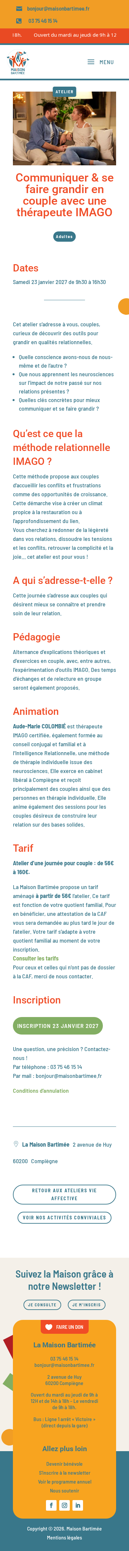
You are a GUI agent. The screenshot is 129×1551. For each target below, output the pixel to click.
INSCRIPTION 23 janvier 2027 (58, 1025)
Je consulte (42, 1304)
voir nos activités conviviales (64, 1217)
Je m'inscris (86, 1304)
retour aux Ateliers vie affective (64, 1194)
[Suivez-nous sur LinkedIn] (77, 1505)
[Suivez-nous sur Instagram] (64, 1505)
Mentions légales (64, 1537)
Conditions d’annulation (41, 1090)
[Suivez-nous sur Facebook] (51, 1505)
